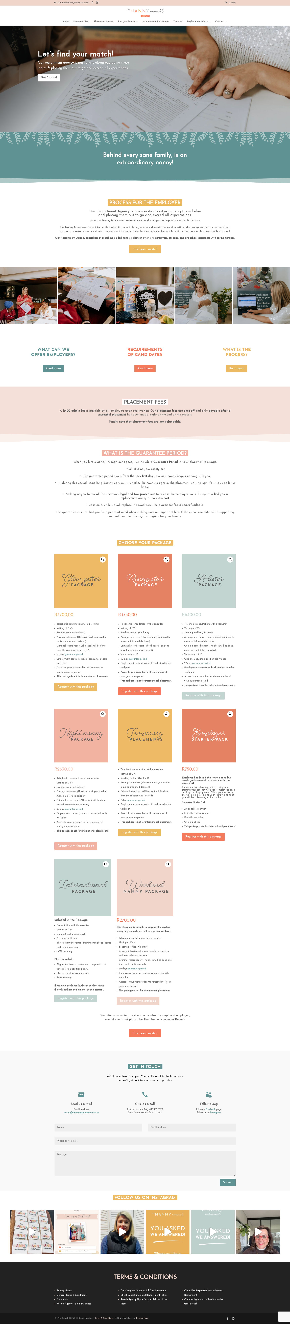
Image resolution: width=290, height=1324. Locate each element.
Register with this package (76, 686)
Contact (219, 22)
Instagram (215, 1112)
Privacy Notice (64, 1291)
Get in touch (190, 1304)
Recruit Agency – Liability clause (74, 1304)
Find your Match (126, 22)
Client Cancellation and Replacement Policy (143, 1295)
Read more (53, 368)
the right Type (142, 1318)
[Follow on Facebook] (228, 1318)
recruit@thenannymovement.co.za (81, 1112)
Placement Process (103, 22)
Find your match (145, 249)
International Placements (156, 22)
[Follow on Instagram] (233, 1318)
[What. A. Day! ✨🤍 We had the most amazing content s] (32, 1232)
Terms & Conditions (104, 1318)
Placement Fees (81, 22)
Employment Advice (197, 22)
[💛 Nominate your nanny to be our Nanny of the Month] (77, 1232)
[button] (103, 559)
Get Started (49, 77)
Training (177, 22)
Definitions (62, 1299)
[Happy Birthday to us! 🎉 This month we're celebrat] (258, 1232)
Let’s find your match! (75, 54)
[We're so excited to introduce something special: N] (122, 1232)
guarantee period (74, 654)
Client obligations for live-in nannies (203, 1299)
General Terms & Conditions (72, 1295)
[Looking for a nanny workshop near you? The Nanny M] (167, 1232)
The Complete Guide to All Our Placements (143, 1291)
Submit (228, 1182)
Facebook (210, 1109)
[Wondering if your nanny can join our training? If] (213, 1232)
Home (66, 22)
